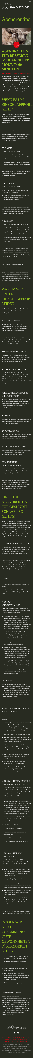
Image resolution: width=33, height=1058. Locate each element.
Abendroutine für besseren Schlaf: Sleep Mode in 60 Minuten (16, 60)
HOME (3, 1037)
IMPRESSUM (15, 1041)
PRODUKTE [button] (16, 1039)
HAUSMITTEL (8, 1039)
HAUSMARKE (23, 1039)
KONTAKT (7, 1041)
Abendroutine (22, 73)
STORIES (28, 1037)
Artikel (15, 73)
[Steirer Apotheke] (15, 9)
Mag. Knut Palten (7, 73)
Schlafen (29, 73)
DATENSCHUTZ (23, 1041)
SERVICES (8, 1037)
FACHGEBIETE (16, 1037)
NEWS (22, 1037)
